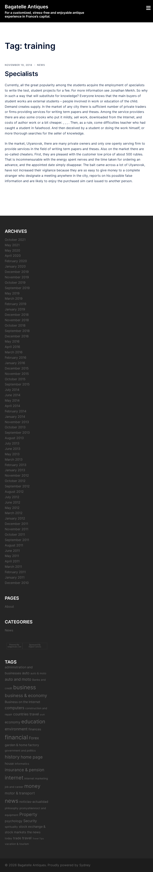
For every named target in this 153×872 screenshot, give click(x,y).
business (24, 687)
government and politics (20, 750)
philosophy (12, 808)
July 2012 (12, 497)
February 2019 (15, 304)
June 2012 (12, 502)
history (12, 757)
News (41, 64)
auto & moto (38, 673)
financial (16, 737)
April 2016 (12, 347)
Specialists (21, 74)
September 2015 (17, 384)
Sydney (84, 865)
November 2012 (17, 475)
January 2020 (15, 266)
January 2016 (15, 363)
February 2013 (15, 465)
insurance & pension (24, 769)
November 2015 (17, 374)
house (9, 763)
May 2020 (12, 250)
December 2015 (17, 368)
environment (16, 729)
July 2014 (12, 390)
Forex (34, 738)
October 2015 (15, 379)
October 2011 (15, 534)
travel (26, 838)
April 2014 (12, 406)
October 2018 (15, 325)
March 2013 (14, 459)
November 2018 (17, 320)
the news (33, 832)
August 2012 (14, 492)
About (9, 606)
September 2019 (17, 288)
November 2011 (16, 529)
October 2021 (15, 240)
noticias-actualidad (33, 802)
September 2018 (17, 331)
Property (28, 814)
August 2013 (14, 438)
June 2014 (12, 395)
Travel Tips (38, 838)
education (33, 721)
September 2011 (17, 540)
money (32, 786)
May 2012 (12, 508)
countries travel (26, 714)
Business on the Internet (22, 702)
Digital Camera (35, 647)
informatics (22, 763)
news (11, 800)
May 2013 (12, 454)
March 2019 (14, 298)
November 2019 (17, 277)
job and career (14, 786)
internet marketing (36, 778)
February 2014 (15, 411)
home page (32, 756)
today (8, 838)
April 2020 (13, 256)
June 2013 (12, 449)
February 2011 (15, 572)
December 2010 (17, 583)
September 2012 (17, 486)
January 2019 (15, 309)
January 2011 (15, 577)
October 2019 (15, 282)
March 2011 (13, 567)
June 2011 (12, 551)
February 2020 (16, 261)
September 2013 (17, 433)
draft (42, 714)
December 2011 (16, 524)
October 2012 (15, 481)
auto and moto (18, 679)
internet (14, 778)
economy (12, 722)
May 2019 (12, 293)
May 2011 (12, 556)
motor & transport (20, 793)
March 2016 (14, 352)
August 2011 (14, 545)
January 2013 (15, 470)
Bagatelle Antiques (26, 7)
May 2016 (12, 341)
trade (17, 838)
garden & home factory (22, 745)
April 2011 (12, 561)
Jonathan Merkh (122, 90)
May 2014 (12, 400)
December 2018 (17, 315)
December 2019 (17, 272)
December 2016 (17, 336)
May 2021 (12, 245)
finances (34, 729)
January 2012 (15, 518)
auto (25, 673)
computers (14, 707)
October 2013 (15, 427)
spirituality (11, 826)
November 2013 (17, 422)
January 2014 (15, 417)
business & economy (26, 695)
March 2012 (14, 513)
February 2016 (15, 357)
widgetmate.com (14, 647)
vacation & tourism (17, 843)
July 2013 (12, 443)
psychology (13, 821)
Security (30, 821)
